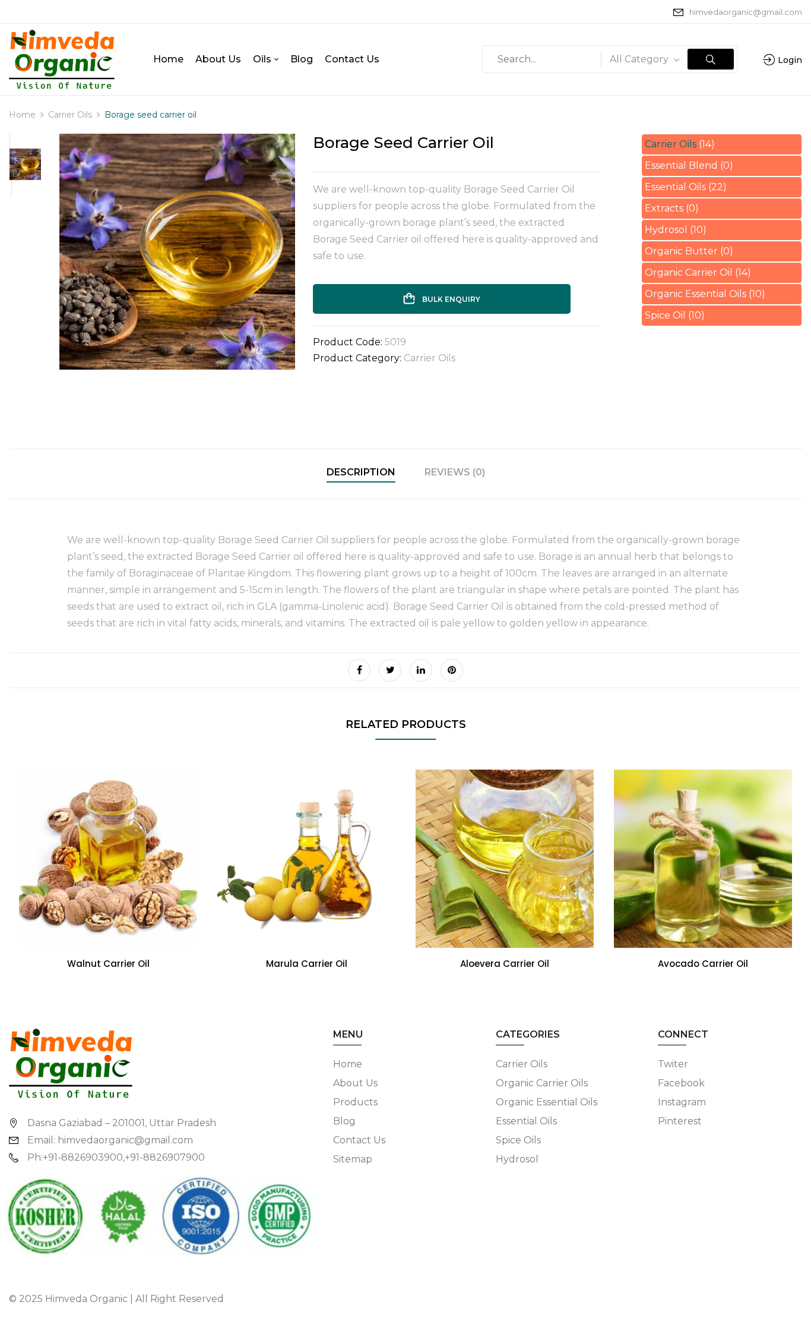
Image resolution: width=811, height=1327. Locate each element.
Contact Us (359, 1140)
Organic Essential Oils (695, 294)
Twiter (673, 1064)
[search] (711, 59)
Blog (344, 1121)
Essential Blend (681, 165)
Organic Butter (681, 251)
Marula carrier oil (306, 963)
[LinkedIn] (421, 670)
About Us (355, 1083)
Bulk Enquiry (450, 299)
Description (361, 472)
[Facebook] (359, 670)
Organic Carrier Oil (689, 272)
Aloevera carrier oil (504, 963)
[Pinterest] (452, 670)
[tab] (361, 474)
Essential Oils (675, 187)
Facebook (681, 1083)
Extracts (664, 208)
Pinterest (680, 1121)
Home (22, 114)
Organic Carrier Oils (542, 1083)
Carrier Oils (70, 114)
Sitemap (352, 1159)
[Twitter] (390, 670)
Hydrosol (666, 229)
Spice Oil (665, 315)
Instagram (682, 1102)
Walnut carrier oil (108, 963)
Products (355, 1102)
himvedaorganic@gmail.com (745, 12)
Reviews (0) (454, 472)
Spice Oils (518, 1140)
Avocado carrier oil (703, 963)
